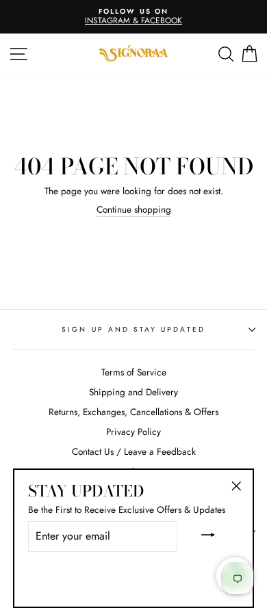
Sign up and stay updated (133, 329)
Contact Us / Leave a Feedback (134, 451)
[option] (133, 17)
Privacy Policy (133, 431)
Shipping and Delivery (133, 392)
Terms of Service (133, 372)
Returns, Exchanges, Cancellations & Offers (133, 412)
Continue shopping (134, 210)
